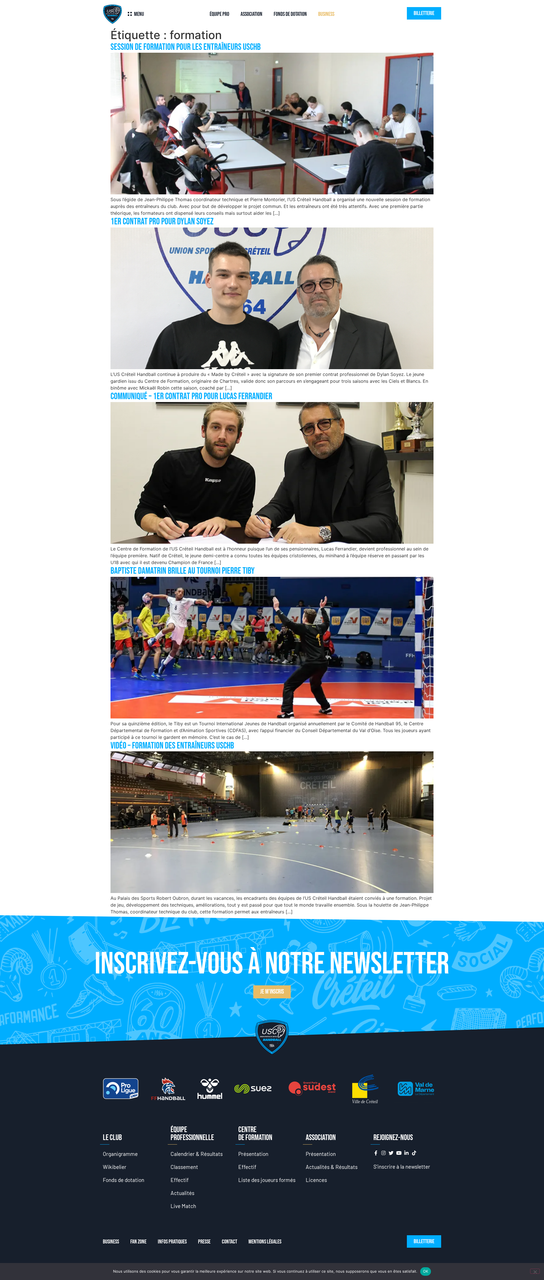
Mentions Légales (264, 1241)
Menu (139, 14)
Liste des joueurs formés (267, 1180)
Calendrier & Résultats (197, 1154)
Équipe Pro (219, 14)
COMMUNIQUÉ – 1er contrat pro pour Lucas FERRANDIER (191, 396)
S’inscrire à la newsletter (401, 1166)
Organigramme (120, 1154)
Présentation (253, 1154)
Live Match (183, 1206)
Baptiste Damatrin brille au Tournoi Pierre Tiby (182, 571)
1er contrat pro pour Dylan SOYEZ (162, 221)
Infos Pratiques (172, 1241)
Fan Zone (138, 1241)
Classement (184, 1167)
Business (326, 14)
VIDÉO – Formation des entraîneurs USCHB (172, 745)
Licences (316, 1180)
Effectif (180, 1180)
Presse (204, 1241)
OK (425, 1271)
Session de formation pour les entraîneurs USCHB (185, 47)
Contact (229, 1241)
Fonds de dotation (290, 14)
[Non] (535, 1271)
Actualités (182, 1193)
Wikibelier (114, 1167)
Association (251, 14)
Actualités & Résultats (332, 1167)
